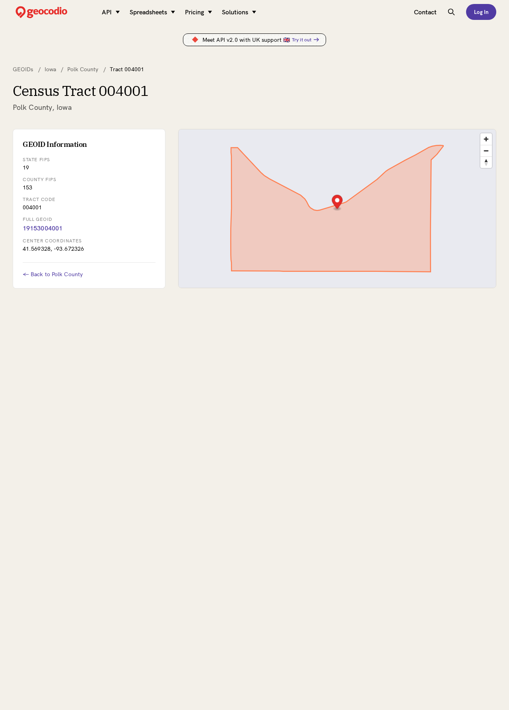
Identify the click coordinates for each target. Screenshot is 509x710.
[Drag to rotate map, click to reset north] (486, 162)
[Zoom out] (486, 150)
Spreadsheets (148, 12)
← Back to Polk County (53, 274)
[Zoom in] (486, 139)
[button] (337, 203)
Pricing (194, 12)
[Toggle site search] (451, 12)
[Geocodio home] (53, 12)
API (107, 12)
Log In (481, 12)
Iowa (50, 69)
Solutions (235, 12)
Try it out (301, 40)
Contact (425, 12)
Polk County (82, 69)
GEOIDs (23, 69)
